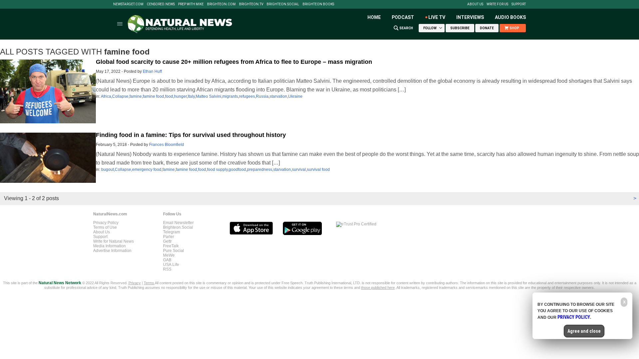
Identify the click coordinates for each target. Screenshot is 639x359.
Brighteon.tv (251, 4)
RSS (167, 269)
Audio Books (510, 17)
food (169, 96)
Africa (106, 96)
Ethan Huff (152, 71)
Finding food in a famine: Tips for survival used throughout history (191, 135)
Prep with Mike (191, 4)
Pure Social (173, 250)
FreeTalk (171, 246)
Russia (262, 96)
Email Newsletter (178, 222)
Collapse (120, 96)
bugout (107, 169)
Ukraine (295, 96)
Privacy (134, 283)
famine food (153, 96)
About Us (475, 4)
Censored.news (161, 4)
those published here (378, 288)
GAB (167, 260)
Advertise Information (112, 250)
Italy (191, 96)
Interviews (470, 17)
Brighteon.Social (283, 4)
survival (299, 169)
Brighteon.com (221, 4)
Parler (168, 236)
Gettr (167, 241)
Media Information (109, 246)
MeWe (169, 255)
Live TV (436, 17)
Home (374, 17)
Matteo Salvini (208, 96)
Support (519, 4)
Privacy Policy (105, 222)
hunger (180, 96)
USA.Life (171, 264)
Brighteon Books (318, 4)
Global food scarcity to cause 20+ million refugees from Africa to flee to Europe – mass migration (234, 62)
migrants (230, 96)
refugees (247, 96)
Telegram (171, 232)
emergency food (146, 169)
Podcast (403, 17)
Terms (149, 283)
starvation (278, 96)
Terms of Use (105, 227)
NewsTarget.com (128, 4)
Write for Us (497, 4)
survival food (318, 169)
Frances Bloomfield (166, 144)
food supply (217, 169)
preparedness (259, 169)
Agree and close (584, 331)
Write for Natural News (113, 241)
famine (135, 96)
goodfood (237, 169)
